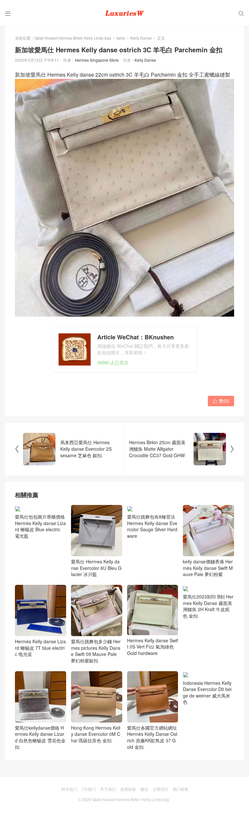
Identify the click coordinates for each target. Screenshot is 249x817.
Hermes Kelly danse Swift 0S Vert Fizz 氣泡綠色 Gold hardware (152, 646)
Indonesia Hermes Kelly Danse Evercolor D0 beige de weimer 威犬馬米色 (207, 692)
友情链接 (128, 789)
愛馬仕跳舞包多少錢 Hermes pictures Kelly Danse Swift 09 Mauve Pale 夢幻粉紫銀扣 (96, 651)
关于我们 (108, 789)
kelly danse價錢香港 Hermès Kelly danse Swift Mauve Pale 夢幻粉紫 (208, 567)
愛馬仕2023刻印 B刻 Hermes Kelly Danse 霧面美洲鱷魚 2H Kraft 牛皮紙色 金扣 (208, 606)
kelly (121, 38)
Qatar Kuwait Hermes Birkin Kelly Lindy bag (72, 38)
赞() (221, 400)
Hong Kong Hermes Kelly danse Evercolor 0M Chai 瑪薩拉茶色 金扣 (95, 734)
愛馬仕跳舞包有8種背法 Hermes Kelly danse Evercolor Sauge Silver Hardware (152, 526)
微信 (144, 789)
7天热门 (89, 789)
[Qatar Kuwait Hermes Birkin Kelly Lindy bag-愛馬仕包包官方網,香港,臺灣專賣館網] (124, 12)
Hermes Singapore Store (97, 60)
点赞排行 (160, 789)
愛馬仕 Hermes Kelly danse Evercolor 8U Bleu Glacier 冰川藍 (96, 567)
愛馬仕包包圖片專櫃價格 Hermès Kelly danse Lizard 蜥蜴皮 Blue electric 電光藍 (40, 526)
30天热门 (69, 789)
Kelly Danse (141, 38)
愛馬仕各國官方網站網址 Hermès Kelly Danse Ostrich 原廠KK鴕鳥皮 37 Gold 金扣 (152, 737)
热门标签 (180, 789)
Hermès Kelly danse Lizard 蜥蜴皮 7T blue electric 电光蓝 (40, 647)
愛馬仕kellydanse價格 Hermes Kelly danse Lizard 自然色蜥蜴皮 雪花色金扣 (40, 737)
